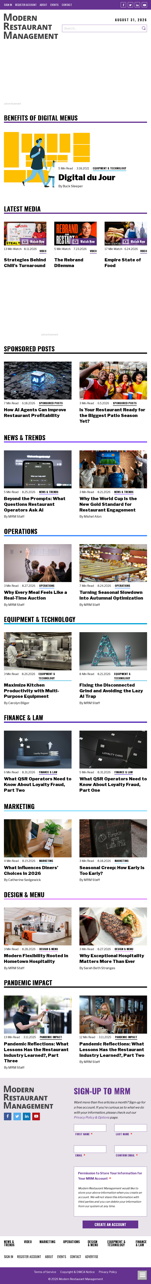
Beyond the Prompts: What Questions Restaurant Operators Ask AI (34, 504)
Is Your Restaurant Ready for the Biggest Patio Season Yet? (112, 415)
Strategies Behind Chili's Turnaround (25, 262)
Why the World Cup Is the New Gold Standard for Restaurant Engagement (108, 504)
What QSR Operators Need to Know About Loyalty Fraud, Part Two (37, 784)
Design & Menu (48, 949)
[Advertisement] (75, 74)
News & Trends (48, 492)
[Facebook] (123, 4)
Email (78, 1155)
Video (43, 251)
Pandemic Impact (51, 1037)
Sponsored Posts (51, 403)
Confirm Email (125, 1155)
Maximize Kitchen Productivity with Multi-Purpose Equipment (31, 690)
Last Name (122, 1134)
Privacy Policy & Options (91, 1117)
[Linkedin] (137, 4)
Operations (46, 585)
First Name (82, 1134)
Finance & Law (48, 772)
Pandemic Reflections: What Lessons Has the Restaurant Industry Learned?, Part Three (36, 1052)
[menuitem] (8, 5)
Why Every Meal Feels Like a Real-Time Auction (35, 595)
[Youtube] (144, 4)
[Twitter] (130, 4)
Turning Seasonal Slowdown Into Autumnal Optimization (111, 595)
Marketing (46, 861)
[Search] (144, 28)
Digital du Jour (86, 177)
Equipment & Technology (109, 168)
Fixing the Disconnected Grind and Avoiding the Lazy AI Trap (111, 690)
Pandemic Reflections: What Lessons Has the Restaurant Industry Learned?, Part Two (111, 1049)
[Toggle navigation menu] (142, 1275)
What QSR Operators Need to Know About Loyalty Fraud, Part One (113, 784)
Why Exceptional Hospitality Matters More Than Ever (111, 958)
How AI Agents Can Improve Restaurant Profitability (35, 412)
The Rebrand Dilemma (68, 262)
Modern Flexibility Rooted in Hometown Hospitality (36, 958)
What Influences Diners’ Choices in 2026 (31, 870)
